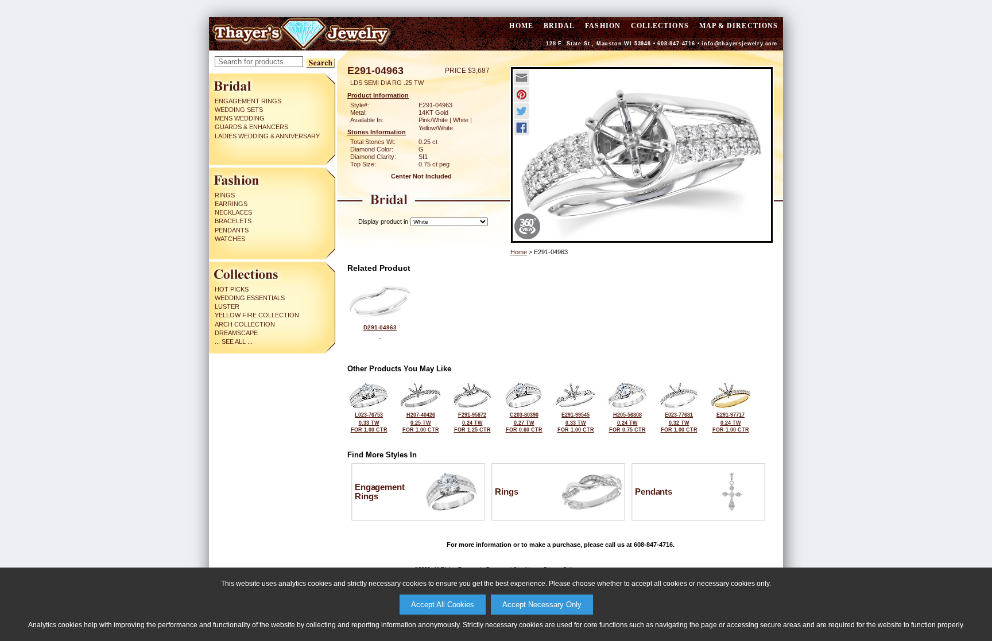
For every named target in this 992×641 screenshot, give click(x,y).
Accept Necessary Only (542, 604)
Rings (225, 195)
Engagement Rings (248, 101)
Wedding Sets (239, 109)
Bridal (559, 26)
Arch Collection (245, 324)
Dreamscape (236, 332)
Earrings (231, 203)
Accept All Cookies (442, 604)
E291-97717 (730, 422)
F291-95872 (472, 422)
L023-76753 (369, 422)
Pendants (232, 230)
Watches (230, 238)
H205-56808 (627, 422)
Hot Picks (232, 289)
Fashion (603, 26)
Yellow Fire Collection (257, 315)
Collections (660, 26)
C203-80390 (524, 422)
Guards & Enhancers (251, 126)
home (521, 26)
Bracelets (233, 220)
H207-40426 (420, 422)
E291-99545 (575, 422)
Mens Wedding (240, 118)
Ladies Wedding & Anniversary (267, 136)
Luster (227, 306)
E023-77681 (679, 422)
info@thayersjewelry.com (739, 43)
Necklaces (233, 212)
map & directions (738, 26)
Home (518, 251)
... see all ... (234, 341)
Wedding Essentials (250, 297)
